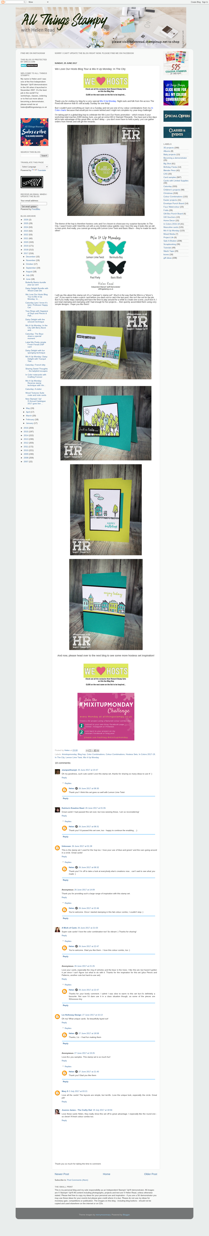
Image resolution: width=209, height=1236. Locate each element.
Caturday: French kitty (35, 365)
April (28, 412)
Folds (166, 210)
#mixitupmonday (69, 754)
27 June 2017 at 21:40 (89, 1072)
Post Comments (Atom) (77, 1180)
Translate (42, 170)
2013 (26, 439)
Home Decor (169, 220)
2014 (26, 435)
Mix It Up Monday (91, 757)
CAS (165, 174)
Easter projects (170, 200)
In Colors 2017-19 (147, 754)
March (29, 416)
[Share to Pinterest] (98, 750)
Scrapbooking (170, 244)
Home (106, 1174)
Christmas (168, 193)
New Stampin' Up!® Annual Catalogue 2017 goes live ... (35, 401)
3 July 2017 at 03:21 (78, 1091)
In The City (60, 757)
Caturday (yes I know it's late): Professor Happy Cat (36, 305)
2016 (26, 428)
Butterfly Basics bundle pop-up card (35, 283)
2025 (26, 223)
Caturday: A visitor (33, 389)
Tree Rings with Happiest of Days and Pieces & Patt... (36, 313)
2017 (26, 253)
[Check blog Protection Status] (29, 66)
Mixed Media (169, 234)
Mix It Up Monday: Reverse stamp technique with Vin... (35, 383)
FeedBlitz (36, 209)
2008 (26, 458)
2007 (26, 462)
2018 (26, 250)
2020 (26, 242)
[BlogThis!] (89, 750)
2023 (26, 231)
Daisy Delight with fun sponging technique (35, 351)
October (30, 264)
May (28, 408)
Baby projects (170, 154)
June (28, 279)
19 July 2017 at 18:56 (102, 1110)
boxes (166, 254)
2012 (26, 443)
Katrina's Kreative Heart (73, 808)
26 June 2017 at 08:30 (89, 788)
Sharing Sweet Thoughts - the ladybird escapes (36, 370)
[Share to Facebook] (95, 750)
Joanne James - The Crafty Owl (77, 1110)
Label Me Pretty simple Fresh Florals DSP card (35, 344)
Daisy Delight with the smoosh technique (35, 320)
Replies (68, 783)
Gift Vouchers (170, 217)
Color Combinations (96, 754)
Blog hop (82, 754)
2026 (26, 220)
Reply (64, 778)
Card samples (170, 177)
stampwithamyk (69, 770)
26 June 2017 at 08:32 (89, 867)
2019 (26, 246)
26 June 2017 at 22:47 (89, 946)
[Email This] (87, 750)
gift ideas (168, 258)
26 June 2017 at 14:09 (84, 890)
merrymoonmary (103, 1215)
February (30, 419)
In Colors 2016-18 (172, 224)
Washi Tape (169, 251)
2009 (26, 454)
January (30, 423)
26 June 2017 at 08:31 (89, 827)
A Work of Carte (69, 928)
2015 (26, 432)
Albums (167, 151)
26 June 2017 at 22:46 (89, 908)
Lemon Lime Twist (74, 757)
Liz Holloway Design (71, 1015)
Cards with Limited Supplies (176, 181)
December (31, 257)
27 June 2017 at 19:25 (84, 1053)
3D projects (169, 148)
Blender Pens (170, 170)
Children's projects (172, 190)
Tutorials (167, 248)
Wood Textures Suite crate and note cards (35, 394)
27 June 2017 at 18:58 (89, 1033)
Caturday (168, 186)
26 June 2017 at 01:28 (82, 846)
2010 (26, 450)
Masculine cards (171, 227)
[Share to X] (92, 750)
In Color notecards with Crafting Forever (35, 376)
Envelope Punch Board (174, 203)
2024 (26, 227)
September (31, 268)
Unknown (66, 846)
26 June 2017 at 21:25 (84, 966)
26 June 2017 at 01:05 (95, 808)
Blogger (126, 1215)
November (31, 260)
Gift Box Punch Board (173, 214)
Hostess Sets (132, 754)
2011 (26, 447)
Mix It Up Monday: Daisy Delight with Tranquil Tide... (36, 359)
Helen (71, 788)
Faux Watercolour (171, 207)
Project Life (169, 237)
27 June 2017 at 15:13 (92, 1015)
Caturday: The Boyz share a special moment (34, 336)
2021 (26, 238)
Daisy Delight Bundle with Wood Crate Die (36, 289)
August (29, 272)
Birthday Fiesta (170, 167)
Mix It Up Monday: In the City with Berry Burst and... (36, 327)
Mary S (65, 1091)
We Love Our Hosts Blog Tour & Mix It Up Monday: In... (36, 296)
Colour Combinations (115, 754)
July (28, 275)
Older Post (150, 1174)
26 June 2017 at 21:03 (88, 928)
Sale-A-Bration (170, 241)
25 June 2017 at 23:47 (88, 770)
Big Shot (167, 164)
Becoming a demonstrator (175, 158)
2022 (26, 235)
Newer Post (62, 1174)
